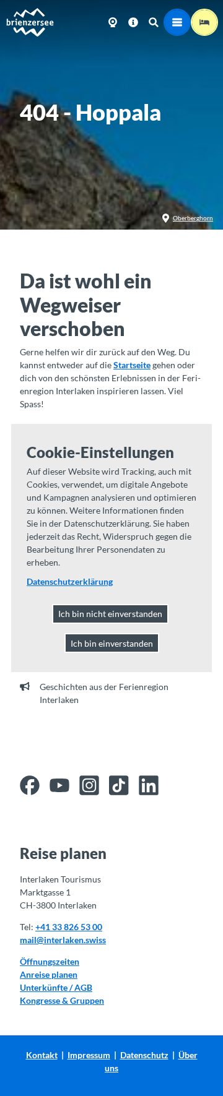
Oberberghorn (193, 218)
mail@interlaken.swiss (63, 939)
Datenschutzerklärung (70, 581)
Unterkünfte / (47, 987)
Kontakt (42, 1055)
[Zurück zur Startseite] (30, 22)
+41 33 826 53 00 (68, 926)
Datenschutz (144, 1055)
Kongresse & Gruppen (62, 1000)
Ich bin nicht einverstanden (110, 613)
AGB (83, 987)
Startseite (132, 365)
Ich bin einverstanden (112, 643)
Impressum (89, 1055)
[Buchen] (204, 22)
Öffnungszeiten (49, 961)
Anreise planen (48, 974)
